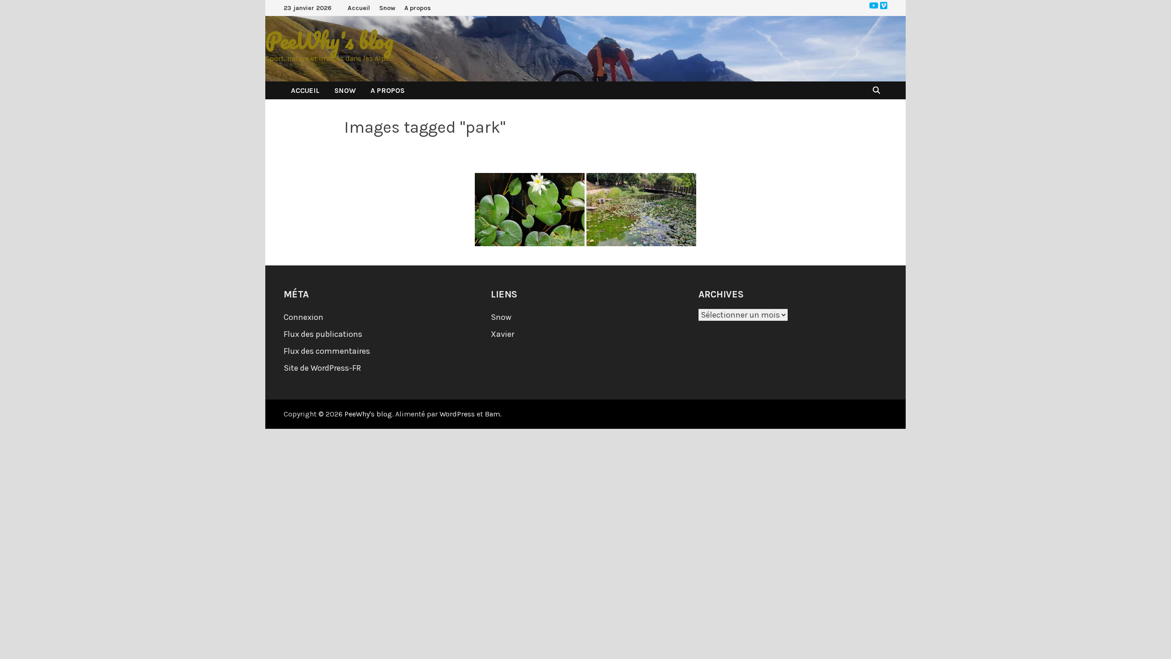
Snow (387, 8)
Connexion (303, 317)
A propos (417, 8)
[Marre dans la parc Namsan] (641, 209)
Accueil (359, 8)
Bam (492, 414)
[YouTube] (874, 6)
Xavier (502, 334)
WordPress (457, 414)
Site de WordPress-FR (322, 368)
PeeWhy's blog (329, 40)
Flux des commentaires (327, 351)
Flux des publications (323, 334)
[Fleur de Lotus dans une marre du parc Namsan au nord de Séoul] (530, 209)
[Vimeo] (883, 6)
